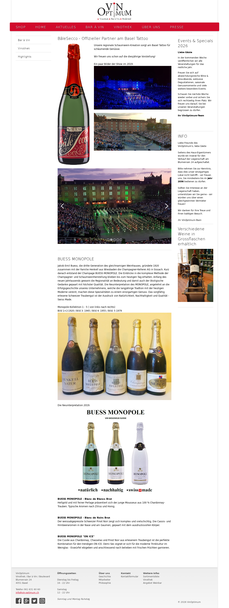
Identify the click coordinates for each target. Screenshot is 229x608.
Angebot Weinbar (152, 583)
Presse (177, 27)
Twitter (34, 601)
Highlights (24, 56)
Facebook (18, 601)
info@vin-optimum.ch (27, 592)
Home (40, 27)
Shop (21, 27)
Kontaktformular (129, 576)
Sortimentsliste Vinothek (151, 578)
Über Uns (151, 27)
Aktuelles (66, 27)
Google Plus (26, 601)
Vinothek (123, 27)
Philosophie (105, 583)
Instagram (42, 601)
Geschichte (105, 576)
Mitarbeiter (104, 579)
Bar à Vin (95, 27)
